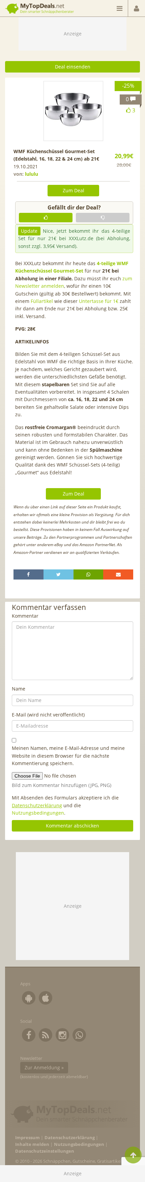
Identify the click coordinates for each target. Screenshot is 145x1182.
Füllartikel (42, 301)
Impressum (27, 1138)
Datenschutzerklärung (37, 805)
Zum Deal (73, 190)
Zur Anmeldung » (44, 1067)
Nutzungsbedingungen (38, 813)
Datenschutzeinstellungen (44, 1151)
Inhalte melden (32, 1144)
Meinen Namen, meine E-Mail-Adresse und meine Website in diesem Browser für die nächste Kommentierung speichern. (68, 755)
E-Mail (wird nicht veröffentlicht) (48, 714)
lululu (31, 174)
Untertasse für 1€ (98, 301)
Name (18, 688)
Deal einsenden (72, 66)
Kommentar (25, 616)
